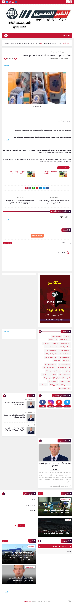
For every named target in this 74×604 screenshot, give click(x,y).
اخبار (67, 336)
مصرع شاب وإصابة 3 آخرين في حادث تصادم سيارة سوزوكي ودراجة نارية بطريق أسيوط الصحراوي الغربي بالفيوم (17, 173)
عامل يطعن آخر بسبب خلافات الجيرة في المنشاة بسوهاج (55, 464)
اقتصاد (46, 343)
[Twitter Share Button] (44, 188)
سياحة (49, 371)
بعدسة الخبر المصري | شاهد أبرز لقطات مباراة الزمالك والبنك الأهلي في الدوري (56, 511)
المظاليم (66, 361)
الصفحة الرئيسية (64, 52)
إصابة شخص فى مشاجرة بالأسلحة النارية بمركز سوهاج (15, 403)
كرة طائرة (47, 378)
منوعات (43, 385)
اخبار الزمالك (65, 340)
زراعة (57, 371)
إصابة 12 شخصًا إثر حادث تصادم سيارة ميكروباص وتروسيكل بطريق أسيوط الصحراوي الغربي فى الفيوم (49, 173)
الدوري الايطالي (64, 354)
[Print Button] (26, 188)
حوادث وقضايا (54, 52)
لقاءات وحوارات (65, 381)
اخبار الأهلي (56, 336)
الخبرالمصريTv (65, 347)
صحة (53, 374)
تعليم (57, 361)
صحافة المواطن (64, 374)
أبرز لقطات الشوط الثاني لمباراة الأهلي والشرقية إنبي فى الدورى (56, 532)
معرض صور (65, 385)
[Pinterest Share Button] (40, 188)
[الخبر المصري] (37, 17)
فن (45, 374)
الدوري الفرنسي (64, 357)
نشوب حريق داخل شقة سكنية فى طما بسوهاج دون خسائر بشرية (20, 579)
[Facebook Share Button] (47, 188)
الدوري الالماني (64, 350)
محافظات (52, 381)
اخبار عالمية (65, 343)
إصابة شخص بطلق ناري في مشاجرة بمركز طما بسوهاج (14, 416)
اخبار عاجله (53, 340)
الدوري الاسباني (51, 347)
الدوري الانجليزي (51, 350)
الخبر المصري (27, 601)
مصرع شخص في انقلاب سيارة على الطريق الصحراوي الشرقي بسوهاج (15, 428)
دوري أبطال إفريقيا (63, 367)
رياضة (66, 371)
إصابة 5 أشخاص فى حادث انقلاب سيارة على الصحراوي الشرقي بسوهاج (20, 558)
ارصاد (55, 343)
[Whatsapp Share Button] (33, 188)
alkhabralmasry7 (65, 486)
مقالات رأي (54, 385)
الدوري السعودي (51, 354)
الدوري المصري (50, 357)
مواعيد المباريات (64, 388)
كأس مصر (66, 378)
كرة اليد (56, 378)
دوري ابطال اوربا (49, 367)
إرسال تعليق (7, 243)
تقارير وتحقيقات (64, 364)
